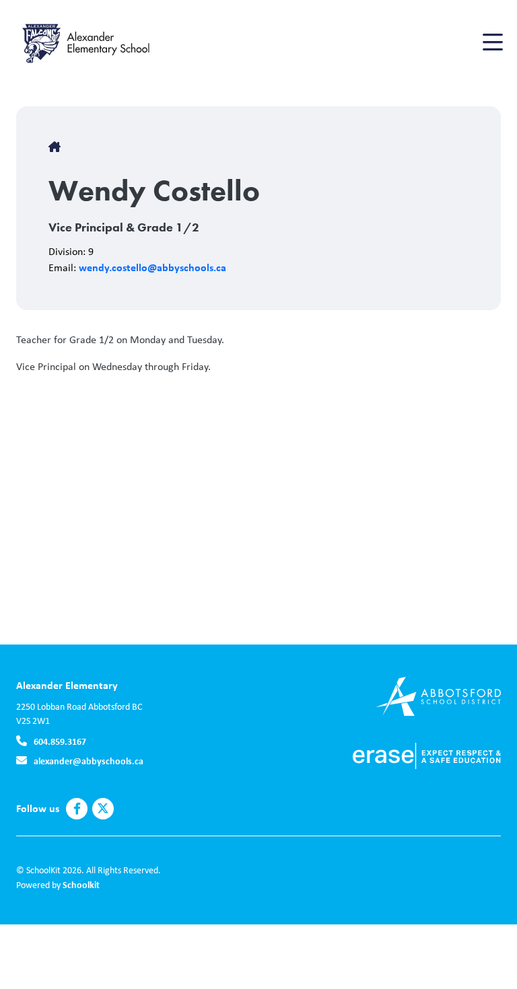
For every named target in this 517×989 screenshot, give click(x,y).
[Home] (97, 42)
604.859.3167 (60, 741)
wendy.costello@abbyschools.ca (152, 267)
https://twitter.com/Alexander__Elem (103, 809)
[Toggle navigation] (492, 42)
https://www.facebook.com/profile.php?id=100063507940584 (77, 809)
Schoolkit (81, 884)
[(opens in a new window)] (438, 695)
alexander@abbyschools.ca (88, 760)
